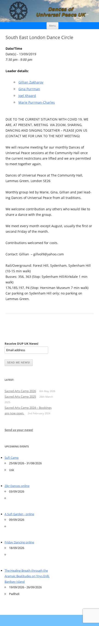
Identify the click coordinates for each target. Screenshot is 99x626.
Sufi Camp (12, 458)
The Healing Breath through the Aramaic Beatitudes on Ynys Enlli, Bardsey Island (27, 576)
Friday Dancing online (19, 542)
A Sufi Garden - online (19, 514)
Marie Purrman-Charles (36, 102)
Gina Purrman (29, 89)
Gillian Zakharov (30, 82)
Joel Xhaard (27, 95)
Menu (52, 25)
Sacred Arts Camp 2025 (20, 396)
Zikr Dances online (17, 486)
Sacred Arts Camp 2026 (20, 391)
